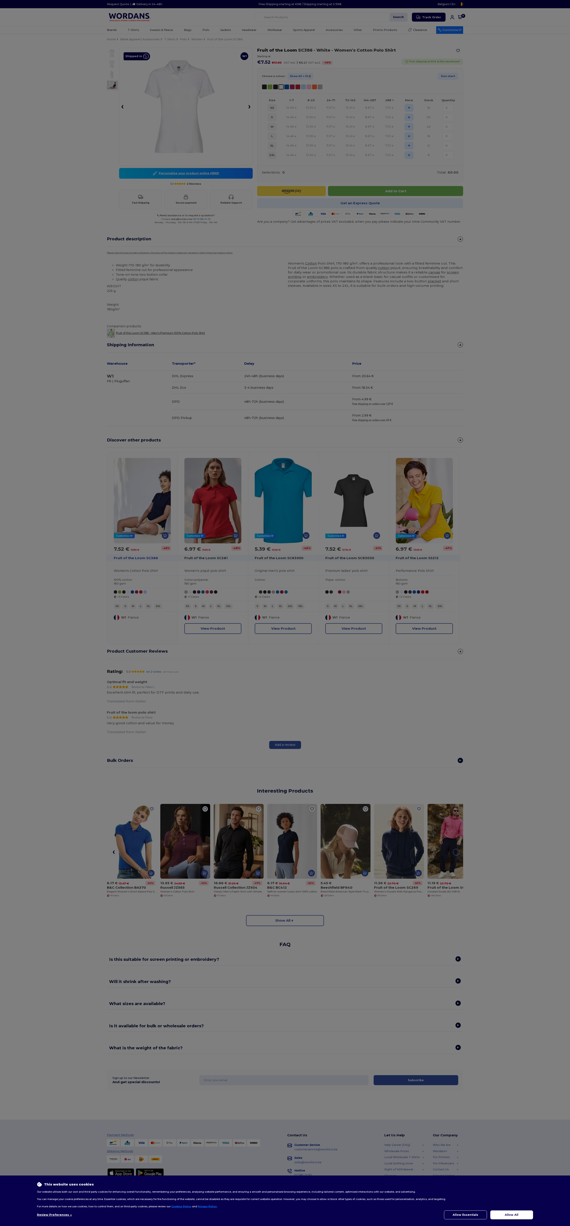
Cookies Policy (181, 1206)
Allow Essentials (465, 1214)
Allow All (511, 1214)
